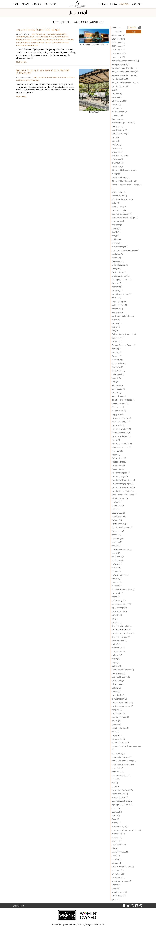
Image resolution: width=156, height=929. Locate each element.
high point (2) (118, 414)
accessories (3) (118, 57)
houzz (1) (116, 440)
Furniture (69, 40)
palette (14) (117, 655)
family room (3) (118, 338)
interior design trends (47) (123, 487)
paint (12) (116, 644)
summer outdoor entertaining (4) (126, 830)
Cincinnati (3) (117, 166)
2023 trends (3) (118, 46)
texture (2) (116, 841)
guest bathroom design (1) (123, 400)
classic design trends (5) (122, 199)
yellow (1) (116, 899)
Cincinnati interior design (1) (124, 181)
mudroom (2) (118, 560)
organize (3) (117, 615)
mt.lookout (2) (118, 556)
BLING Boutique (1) (120, 133)
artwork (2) (117, 97)
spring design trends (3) (122, 801)
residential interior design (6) (124, 761)
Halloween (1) (118, 407)
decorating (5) (118, 261)
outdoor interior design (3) (123, 633)
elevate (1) (116, 297)
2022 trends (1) (118, 42)
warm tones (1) (118, 877)
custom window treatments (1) (125, 250)
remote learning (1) (120, 742)
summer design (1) (120, 826)
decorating (60, 37)
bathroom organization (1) (123, 122)
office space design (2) (121, 604)
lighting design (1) (119, 524)
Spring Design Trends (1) (122, 804)
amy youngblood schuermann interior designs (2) (125, 77)
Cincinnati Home (33, 37)
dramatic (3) (117, 287)
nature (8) (116, 567)
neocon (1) (116, 578)
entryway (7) (117, 312)
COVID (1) (116, 232)
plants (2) (116, 691)
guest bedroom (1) (120, 403)
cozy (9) (115, 236)
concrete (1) (117, 225)
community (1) (118, 221)
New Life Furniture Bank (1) (123, 589)
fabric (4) (116, 327)
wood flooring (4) (119, 892)
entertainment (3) (119, 305)
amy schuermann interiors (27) (125, 60)
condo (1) (116, 228)
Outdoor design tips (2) (122, 626)
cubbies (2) (117, 239)
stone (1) (116, 808)
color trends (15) (119, 206)
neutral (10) (117, 582)
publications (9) (118, 713)
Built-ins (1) (117, 148)
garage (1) (116, 378)
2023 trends (37, 34)
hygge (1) (116, 454)
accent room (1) (119, 53)
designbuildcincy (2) (120, 276)
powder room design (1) (122, 702)
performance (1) (119, 673)
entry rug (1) (117, 308)
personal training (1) (121, 677)
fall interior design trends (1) (124, 334)
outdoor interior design (27, 45)
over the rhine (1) (119, 640)
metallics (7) (117, 542)
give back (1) (117, 385)
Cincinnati (20, 37)
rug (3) (115, 782)
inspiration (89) (118, 469)
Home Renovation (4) (121, 432)
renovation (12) (118, 753)
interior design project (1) (123, 483)
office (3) (116, 596)
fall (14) (115, 330)
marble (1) (116, 534)
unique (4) (116, 863)
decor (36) (116, 257)
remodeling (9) (118, 739)
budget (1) (116, 144)
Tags (134, 31)
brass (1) (116, 141)
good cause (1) (118, 389)
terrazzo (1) (117, 837)
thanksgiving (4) (119, 844)
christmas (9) (117, 159)
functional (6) (117, 359)
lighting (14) (117, 520)
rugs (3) (115, 786)
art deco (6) (117, 93)
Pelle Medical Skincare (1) (123, 669)
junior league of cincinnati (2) (124, 494)
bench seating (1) (119, 130)
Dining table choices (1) (122, 279)
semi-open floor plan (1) (122, 790)
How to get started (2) (121, 447)
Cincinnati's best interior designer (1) (126, 186)
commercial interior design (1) (125, 217)
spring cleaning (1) (120, 797)
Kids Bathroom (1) (120, 498)
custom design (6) (119, 246)
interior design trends (41, 42)
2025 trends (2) (118, 50)
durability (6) (117, 290)
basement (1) (117, 115)
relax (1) (115, 731)
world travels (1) (119, 895)
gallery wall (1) (118, 374)
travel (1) (116, 855)
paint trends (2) (118, 651)
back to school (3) (119, 112)
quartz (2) (116, 720)
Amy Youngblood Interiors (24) (125, 71)
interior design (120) (121, 473)
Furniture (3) (117, 367)
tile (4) (114, 848)
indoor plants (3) (119, 462)
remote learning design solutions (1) (126, 748)
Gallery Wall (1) (118, 370)
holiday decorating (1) (121, 418)
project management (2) (122, 706)
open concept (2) (119, 607)
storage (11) (117, 812)
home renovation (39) (121, 429)
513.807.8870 (18, 906)
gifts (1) (115, 381)
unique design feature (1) (123, 866)
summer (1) (117, 823)
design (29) (117, 268)
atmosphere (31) (119, 101)
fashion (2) (116, 341)
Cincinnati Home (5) (120, 177)
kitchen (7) (116, 502)
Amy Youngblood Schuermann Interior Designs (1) (125, 84)
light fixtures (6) (119, 516)
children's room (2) (120, 155)
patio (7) (115, 662)
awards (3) (116, 104)
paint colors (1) (118, 648)
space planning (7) (120, 793)
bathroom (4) (118, 119)
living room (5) (118, 531)
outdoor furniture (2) (121, 629)
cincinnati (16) (118, 163)
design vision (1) (119, 272)
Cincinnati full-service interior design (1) (124, 172)
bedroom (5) (117, 126)
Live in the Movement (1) (122, 527)
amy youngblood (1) (120, 64)
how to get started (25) (122, 443)
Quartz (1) (116, 724)
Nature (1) (116, 571)
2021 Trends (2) (118, 39)
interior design (23, 42)
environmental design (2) (123, 316)
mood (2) (116, 553)
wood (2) (116, 888)
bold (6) (115, 137)
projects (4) (117, 710)
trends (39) (117, 859)
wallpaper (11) (118, 870)
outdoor (62, 77)
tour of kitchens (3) (120, 852)
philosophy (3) (118, 680)
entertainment (37, 40)
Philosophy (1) (118, 684)
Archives (118, 31)
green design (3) (119, 396)
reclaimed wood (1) (120, 728)
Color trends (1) (119, 210)
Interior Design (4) (120, 476)
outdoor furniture (60, 42)
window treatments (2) (122, 881)
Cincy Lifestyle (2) (119, 195)
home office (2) (118, 425)
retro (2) (115, 779)
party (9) (115, 658)
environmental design (54, 40)
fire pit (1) (116, 349)
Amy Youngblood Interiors (46, 77)
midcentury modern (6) (122, 549)
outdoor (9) (117, 622)
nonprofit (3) (117, 593)
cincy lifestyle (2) (119, 192)
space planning (32, 80)
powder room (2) (119, 699)
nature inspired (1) (120, 575)
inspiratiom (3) (118, 465)
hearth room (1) (119, 411)
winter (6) (116, 885)
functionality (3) (119, 363)
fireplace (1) (117, 352)
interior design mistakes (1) (124, 480)
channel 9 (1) (117, 152)
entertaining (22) (119, 301)
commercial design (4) (121, 214)
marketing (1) (118, 538)
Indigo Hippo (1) (119, 458)
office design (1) (119, 600)
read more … (21, 62)
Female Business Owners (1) (124, 345)
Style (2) (115, 819)
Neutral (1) (116, 586)
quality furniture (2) (120, 717)
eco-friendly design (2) (121, 294)
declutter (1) (117, 254)
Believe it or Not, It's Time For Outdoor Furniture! (42, 72)
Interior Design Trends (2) (123, 491)
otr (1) (114, 618)
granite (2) (116, 392)
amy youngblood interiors (54, 34)
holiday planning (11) (121, 421)
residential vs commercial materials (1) (123, 766)
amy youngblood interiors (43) (125, 68)
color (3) (115, 203)
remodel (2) (117, 735)
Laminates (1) (118, 505)
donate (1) (116, 283)
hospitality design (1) (121, 436)
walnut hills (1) (118, 874)
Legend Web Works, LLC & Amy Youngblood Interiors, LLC (82, 925)
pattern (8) (116, 666)
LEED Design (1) (119, 513)
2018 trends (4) (118, 35)
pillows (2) (116, 688)
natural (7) (116, 564)
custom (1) (116, 243)
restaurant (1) (118, 772)
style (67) (116, 815)
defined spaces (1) (120, 265)
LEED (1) (115, 509)
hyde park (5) (117, 451)
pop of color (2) (118, 695)
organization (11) (119, 611)
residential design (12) (121, 757)
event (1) (116, 319)
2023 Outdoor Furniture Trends (38, 29)
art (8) (114, 90)
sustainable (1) (118, 833)
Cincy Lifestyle (47, 37)
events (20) (117, 323)
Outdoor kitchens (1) (121, 637)
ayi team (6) (117, 108)
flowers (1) (116, 356)
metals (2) (116, 545)
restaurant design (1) (121, 775)
